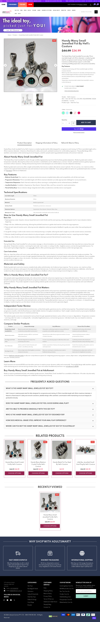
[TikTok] (11, 600)
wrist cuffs (31, 248)
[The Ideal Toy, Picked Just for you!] (50, 25)
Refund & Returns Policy (70, 143)
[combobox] (87, 11)
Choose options (14, 473)
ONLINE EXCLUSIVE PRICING (53, 1)
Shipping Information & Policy (47, 143)
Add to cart (86, 122)
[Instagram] (7, 600)
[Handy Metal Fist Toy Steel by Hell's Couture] (62, 450)
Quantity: (64, 120)
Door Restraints (8, 345)
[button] (5, 65)
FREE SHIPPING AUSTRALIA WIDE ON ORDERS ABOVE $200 (23, 1)
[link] (73, 123)
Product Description (24, 143)
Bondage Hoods (9, 351)
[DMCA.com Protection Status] (53, 616)
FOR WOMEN (12, 4)
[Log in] (90, 4)
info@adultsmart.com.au (16, 590)
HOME (3, 4)
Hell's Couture (71, 97)
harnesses (9, 170)
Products (15, 35)
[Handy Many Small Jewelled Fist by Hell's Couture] (50, 502)
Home (9, 35)
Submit (86, 596)
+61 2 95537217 (14, 588)
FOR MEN (22, 4)
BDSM (30, 4)
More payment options (78, 132)
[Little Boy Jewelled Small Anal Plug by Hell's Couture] (85, 450)
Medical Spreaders (9, 335)
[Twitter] (14, 600)
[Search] (89, 11)
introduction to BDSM (72, 366)
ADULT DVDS (83, 4)
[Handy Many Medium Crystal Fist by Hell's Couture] (38, 450)
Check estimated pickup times (71, 90)
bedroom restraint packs (16, 355)
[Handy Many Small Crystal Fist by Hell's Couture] (14, 450)
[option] (30, 65)
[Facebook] (4, 600)
